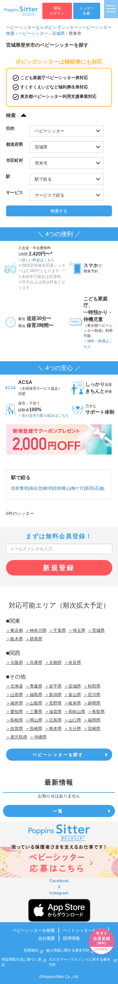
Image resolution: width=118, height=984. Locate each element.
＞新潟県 (53, 694)
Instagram (59, 892)
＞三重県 (33, 711)
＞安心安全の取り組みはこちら (43, 415)
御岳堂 (35, 488)
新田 (89, 488)
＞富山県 (72, 694)
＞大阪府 (14, 662)
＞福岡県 (92, 720)
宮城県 (58, 33)
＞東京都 (14, 630)
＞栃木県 (14, 638)
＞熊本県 (53, 728)
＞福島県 (33, 694)
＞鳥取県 (96, 711)
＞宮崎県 (92, 728)
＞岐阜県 (72, 703)
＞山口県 (72, 720)
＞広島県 (53, 720)
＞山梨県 (33, 703)
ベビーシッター (33, 33)
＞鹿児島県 (16, 737)
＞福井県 (14, 703)
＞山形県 (14, 694)
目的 (10, 128)
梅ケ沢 (77, 488)
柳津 (47, 488)
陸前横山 (61, 488)
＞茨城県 (96, 630)
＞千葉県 (57, 630)
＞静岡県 (92, 703)
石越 (99, 488)
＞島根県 (14, 720)
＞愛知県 (14, 711)
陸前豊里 (19, 488)
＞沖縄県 (38, 737)
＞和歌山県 (74, 711)
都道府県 (14, 144)
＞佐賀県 (14, 728)
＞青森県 (33, 686)
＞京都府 (53, 662)
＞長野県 (53, 703)
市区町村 (14, 160)
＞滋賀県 (53, 711)
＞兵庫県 (33, 662)
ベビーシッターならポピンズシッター (42, 27)
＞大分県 (72, 728)
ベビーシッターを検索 (33, 930)
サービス (14, 192)
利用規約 (31, 950)
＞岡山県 (33, 720)
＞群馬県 (33, 638)
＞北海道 (14, 686)
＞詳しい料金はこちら (36, 260)
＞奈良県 (72, 662)
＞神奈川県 (36, 630)
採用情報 (71, 938)
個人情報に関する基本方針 (68, 950)
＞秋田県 (92, 686)
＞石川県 (92, 694)
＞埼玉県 (76, 630)
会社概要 (46, 938)
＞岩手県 (53, 686)
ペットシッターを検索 (84, 930)
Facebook (59, 880)
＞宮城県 (72, 686)
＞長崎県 (33, 728)
